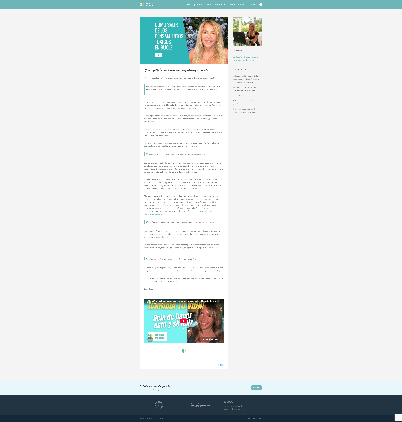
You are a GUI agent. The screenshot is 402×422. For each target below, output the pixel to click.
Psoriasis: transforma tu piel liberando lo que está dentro (244, 88)
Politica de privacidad (255, 418)
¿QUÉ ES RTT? (199, 5)
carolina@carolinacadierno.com (245, 57)
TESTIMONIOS (219, 5)
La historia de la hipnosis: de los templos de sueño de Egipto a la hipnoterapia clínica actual (246, 79)
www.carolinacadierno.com (244, 60)
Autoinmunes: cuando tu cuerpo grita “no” (246, 102)
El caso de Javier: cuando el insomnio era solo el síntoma (244, 110)
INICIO (188, 5)
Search (260, 4)
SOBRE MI (231, 5)
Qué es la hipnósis (240, 95)
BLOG (209, 5)
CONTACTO (242, 5)
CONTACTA (256, 388)
